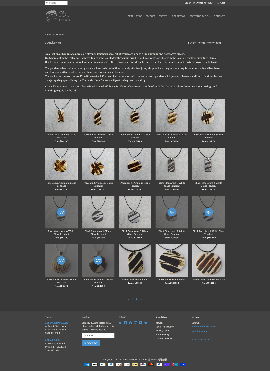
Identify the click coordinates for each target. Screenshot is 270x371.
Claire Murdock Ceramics (134, 360)
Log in (188, 3)
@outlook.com (199, 331)
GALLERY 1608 (52, 340)
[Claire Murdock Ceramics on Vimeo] (145, 323)
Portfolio (178, 16)
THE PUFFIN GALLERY (56, 323)
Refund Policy (163, 335)
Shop (139, 16)
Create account (204, 3)
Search (159, 323)
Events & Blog (199, 16)
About (163, 16)
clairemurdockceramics (204, 326)
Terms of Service (164, 338)
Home (129, 16)
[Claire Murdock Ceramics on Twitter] (120, 323)
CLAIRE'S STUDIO (201, 339)
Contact (219, 16)
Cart (222, 3)
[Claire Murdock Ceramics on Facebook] (125, 323)
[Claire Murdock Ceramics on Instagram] (135, 323)
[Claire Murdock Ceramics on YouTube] (140, 323)
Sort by (192, 43)
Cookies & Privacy (165, 327)
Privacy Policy (163, 331)
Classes (150, 16)
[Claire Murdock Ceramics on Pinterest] (130, 323)
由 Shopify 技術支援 (157, 360)
